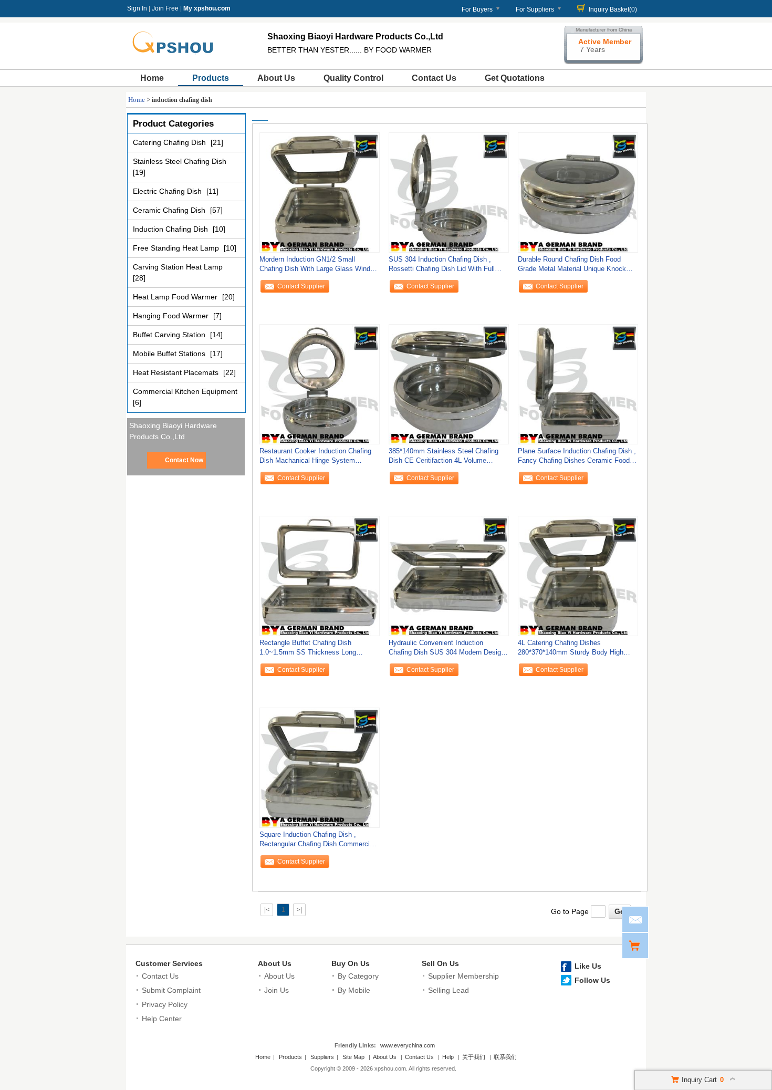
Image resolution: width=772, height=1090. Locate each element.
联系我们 (505, 1057)
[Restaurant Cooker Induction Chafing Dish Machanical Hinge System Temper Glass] (319, 384)
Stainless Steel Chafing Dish (179, 161)
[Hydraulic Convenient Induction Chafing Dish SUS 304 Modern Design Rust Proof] (448, 575)
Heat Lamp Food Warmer (176, 297)
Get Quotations (515, 78)
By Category (358, 976)
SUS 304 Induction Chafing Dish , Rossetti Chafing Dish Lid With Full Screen (442, 266)
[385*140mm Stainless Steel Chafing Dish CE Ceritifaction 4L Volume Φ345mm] (448, 384)
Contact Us (434, 78)
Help (448, 1057)
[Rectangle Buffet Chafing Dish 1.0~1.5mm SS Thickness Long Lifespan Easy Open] (319, 575)
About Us (276, 78)
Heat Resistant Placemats (177, 372)
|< (266, 909)
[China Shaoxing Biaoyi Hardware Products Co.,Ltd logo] (178, 57)
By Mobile (354, 990)
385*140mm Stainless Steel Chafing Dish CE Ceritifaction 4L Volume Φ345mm (443, 458)
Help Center (162, 1018)
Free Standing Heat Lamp (177, 248)
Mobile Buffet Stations (170, 353)
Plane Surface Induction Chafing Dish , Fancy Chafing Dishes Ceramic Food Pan (577, 458)
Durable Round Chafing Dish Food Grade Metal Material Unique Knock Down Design (572, 266)
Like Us (588, 966)
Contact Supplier (301, 286)
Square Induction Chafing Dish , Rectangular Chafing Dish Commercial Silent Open (317, 842)
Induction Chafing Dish (171, 229)
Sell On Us (440, 963)
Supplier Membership (463, 976)
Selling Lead (448, 990)
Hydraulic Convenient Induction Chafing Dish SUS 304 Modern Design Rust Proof (447, 650)
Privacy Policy (164, 1004)
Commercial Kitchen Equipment (185, 391)
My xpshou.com (207, 8)
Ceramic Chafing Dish (170, 210)
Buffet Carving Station (170, 334)
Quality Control (353, 78)
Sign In (137, 8)
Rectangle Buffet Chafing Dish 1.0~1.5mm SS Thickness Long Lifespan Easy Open (307, 650)
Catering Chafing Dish (170, 142)
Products (210, 78)
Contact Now (184, 460)
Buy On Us (350, 963)
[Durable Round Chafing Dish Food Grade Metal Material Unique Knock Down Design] (578, 192)
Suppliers (322, 1057)
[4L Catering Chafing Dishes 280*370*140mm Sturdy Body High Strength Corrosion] (578, 575)
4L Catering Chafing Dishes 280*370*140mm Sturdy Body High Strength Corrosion (570, 650)
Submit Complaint (171, 990)
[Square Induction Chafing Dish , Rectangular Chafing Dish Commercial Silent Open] (319, 767)
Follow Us (592, 980)
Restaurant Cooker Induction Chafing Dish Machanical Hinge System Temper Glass (315, 458)
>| (299, 909)
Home (152, 78)
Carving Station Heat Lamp (178, 267)
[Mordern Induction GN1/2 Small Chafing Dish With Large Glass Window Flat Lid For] (319, 192)
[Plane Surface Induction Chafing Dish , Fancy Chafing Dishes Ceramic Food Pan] (578, 384)
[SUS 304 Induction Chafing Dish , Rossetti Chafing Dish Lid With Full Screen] (448, 192)
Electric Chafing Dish (168, 191)
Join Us (276, 990)
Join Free (165, 8)
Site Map (353, 1057)
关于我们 (473, 1057)
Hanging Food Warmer (172, 316)
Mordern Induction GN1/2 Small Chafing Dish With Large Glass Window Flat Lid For (319, 266)
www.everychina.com (407, 1045)
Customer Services (169, 963)
